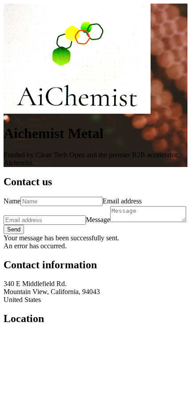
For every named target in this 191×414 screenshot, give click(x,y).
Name (12, 201)
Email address (122, 201)
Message (98, 219)
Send (13, 229)
